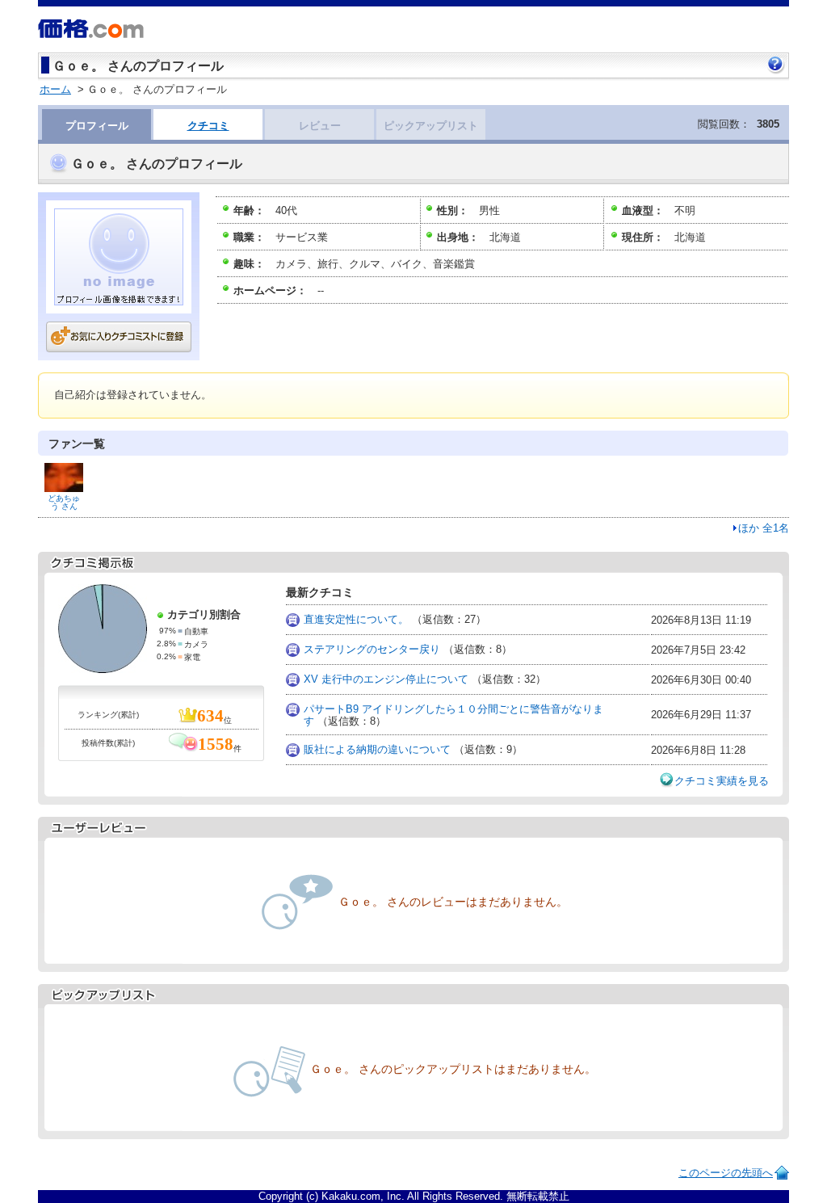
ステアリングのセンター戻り (372, 649)
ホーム (55, 89)
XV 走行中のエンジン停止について (386, 679)
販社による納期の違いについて (377, 749)
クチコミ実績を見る (721, 781)
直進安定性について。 (356, 619)
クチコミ (208, 126)
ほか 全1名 (763, 528)
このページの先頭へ (725, 1173)
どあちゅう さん (64, 502)
